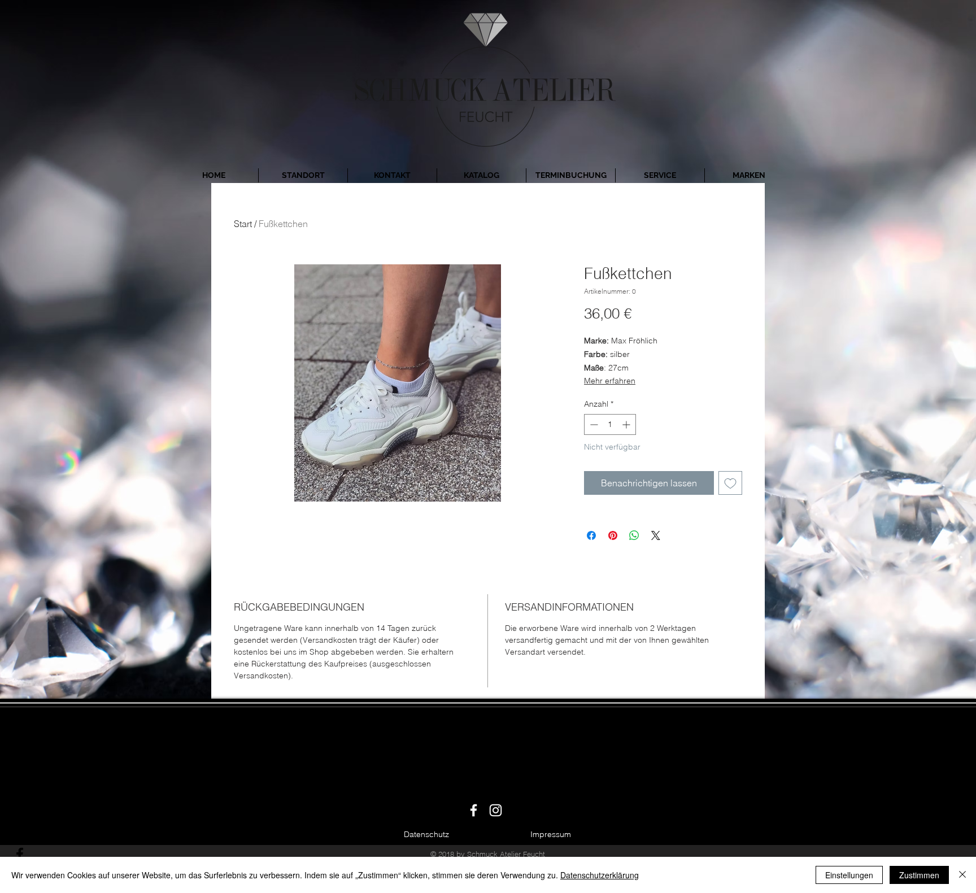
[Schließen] (962, 875)
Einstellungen (849, 875)
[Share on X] (656, 535)
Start (243, 223)
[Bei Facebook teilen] (591, 535)
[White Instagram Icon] (495, 810)
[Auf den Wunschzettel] (730, 483)
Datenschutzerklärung (599, 875)
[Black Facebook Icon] (19, 854)
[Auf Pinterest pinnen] (613, 535)
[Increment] (627, 424)
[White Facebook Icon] (473, 810)
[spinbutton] (610, 424)
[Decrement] (593, 424)
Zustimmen (919, 875)
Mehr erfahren (609, 381)
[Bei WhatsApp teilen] (634, 535)
